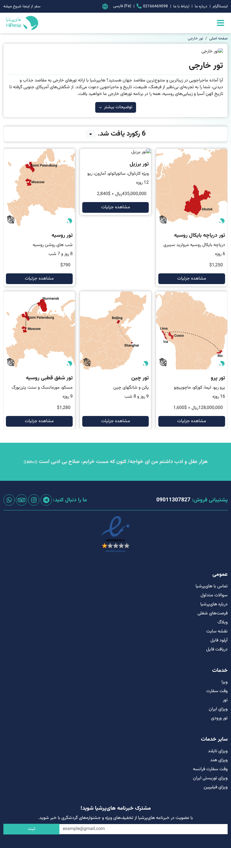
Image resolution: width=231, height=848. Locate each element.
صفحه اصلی (218, 38)
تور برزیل (139, 164)
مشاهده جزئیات (191, 278)
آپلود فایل (219, 640)
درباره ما (201, 6)
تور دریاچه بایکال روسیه (199, 235)
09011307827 (173, 500)
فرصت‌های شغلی (212, 613)
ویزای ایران (218, 709)
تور (225, 700)
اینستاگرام (220, 6)
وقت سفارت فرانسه (210, 769)
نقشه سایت (217, 631)
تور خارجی (195, 38)
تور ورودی (219, 718)
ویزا (224, 682)
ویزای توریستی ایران (210, 778)
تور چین (140, 378)
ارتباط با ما (181, 6)
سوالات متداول (214, 595)
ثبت (31, 828)
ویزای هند (219, 760)
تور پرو (218, 378)
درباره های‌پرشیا (214, 604)
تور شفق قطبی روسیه (49, 378)
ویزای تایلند (218, 751)
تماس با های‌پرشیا (212, 586)
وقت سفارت (217, 691)
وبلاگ (222, 622)
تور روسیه (62, 235)
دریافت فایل (217, 649)
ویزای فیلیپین (216, 787)
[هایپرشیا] (21, 23)
